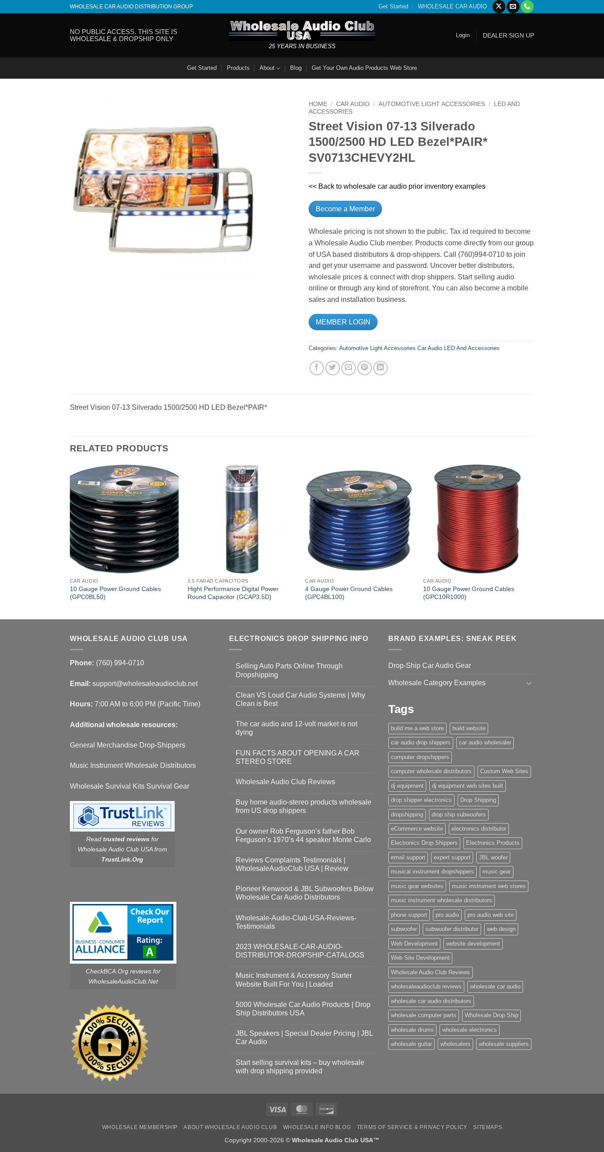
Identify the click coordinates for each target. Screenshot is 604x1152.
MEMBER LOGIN (343, 322)
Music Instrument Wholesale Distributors (133, 765)
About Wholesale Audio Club (230, 1127)
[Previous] (70, 541)
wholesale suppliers (504, 1044)
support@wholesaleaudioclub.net (145, 683)
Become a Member (345, 209)
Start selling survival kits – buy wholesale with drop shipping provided (300, 1067)
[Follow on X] (499, 6)
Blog (296, 68)
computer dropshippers (420, 757)
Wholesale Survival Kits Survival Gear (129, 786)
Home (318, 104)
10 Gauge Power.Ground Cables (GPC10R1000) (468, 593)
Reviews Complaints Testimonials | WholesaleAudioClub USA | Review (292, 864)
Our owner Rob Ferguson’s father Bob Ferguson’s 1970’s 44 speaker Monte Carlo (303, 835)
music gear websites (417, 886)
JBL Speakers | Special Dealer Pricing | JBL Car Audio (304, 1037)
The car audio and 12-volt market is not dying (296, 728)
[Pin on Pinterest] (364, 368)
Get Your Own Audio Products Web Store (364, 68)
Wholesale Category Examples (436, 683)
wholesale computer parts (423, 1015)
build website (468, 728)
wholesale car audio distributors (431, 1001)
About (267, 68)
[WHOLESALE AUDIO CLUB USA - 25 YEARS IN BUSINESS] (302, 30)
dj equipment (407, 785)
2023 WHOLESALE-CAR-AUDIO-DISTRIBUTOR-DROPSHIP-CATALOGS (300, 951)
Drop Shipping (478, 800)
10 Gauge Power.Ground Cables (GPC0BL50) (115, 593)
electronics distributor (478, 828)
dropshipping (407, 814)
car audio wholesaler (485, 742)
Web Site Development (420, 957)
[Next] (531, 541)
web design (501, 929)
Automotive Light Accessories (431, 104)
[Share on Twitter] (332, 368)
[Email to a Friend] (348, 368)
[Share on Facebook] (317, 368)
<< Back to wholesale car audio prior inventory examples (397, 186)
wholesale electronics (469, 1029)
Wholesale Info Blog (317, 1127)
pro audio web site (490, 915)
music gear (496, 871)
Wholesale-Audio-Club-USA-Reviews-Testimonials (296, 922)
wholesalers (455, 1044)
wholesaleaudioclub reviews (426, 986)
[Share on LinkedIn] (380, 368)
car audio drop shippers (421, 742)
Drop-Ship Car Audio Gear (429, 665)
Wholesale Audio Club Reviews (285, 782)
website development (473, 943)
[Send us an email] (513, 6)
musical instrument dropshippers (432, 871)
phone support (409, 915)
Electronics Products (493, 842)
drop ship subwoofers (459, 814)
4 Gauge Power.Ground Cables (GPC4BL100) (349, 593)
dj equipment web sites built (467, 785)
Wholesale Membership (140, 1127)
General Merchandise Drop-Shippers (127, 745)
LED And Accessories (472, 348)
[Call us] (527, 6)
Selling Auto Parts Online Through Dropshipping (289, 670)
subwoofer (404, 929)
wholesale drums (412, 1029)
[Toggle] (529, 683)
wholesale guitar (411, 1044)
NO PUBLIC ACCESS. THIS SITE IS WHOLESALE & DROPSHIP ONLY (123, 35)
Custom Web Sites (504, 771)
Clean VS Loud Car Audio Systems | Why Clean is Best (300, 699)
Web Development (414, 943)
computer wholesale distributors (431, 771)
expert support (452, 857)
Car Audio (353, 104)
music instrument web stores (489, 886)
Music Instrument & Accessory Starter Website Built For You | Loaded (294, 980)
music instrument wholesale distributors (441, 900)
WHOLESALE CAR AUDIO (452, 6)
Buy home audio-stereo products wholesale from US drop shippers (303, 806)
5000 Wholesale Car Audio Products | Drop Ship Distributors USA (303, 1009)
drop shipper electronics (421, 800)
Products (238, 68)
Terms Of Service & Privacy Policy (412, 1127)
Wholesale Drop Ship (491, 1015)
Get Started (393, 6)
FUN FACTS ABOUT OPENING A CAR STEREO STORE (297, 757)
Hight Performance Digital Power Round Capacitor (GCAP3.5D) (233, 593)
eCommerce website (417, 828)
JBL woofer (493, 857)
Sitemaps (487, 1127)
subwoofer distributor (451, 929)
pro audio (447, 915)
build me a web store (417, 728)
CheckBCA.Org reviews (118, 971)
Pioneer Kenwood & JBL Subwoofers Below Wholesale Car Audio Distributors (305, 893)
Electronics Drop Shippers (424, 842)
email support (408, 857)
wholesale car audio (495, 986)
